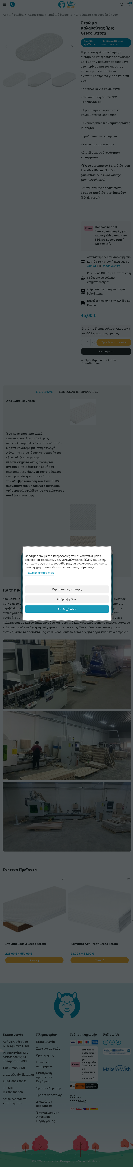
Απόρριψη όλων (67, 599)
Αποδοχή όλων (67, 609)
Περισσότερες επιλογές (67, 589)
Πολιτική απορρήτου (39, 573)
